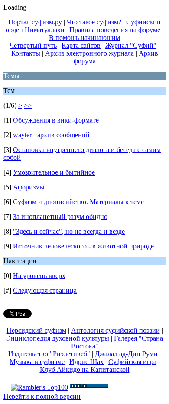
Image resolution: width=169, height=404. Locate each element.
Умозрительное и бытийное (54, 172)
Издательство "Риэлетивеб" (49, 354)
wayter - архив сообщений (51, 135)
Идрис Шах (86, 361)
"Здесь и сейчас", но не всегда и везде (69, 231)
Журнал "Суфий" (130, 45)
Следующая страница (45, 290)
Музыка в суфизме (37, 361)
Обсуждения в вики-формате (56, 120)
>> (28, 105)
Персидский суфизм (36, 330)
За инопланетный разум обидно (60, 216)
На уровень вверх (39, 275)
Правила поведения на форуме (114, 29)
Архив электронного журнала (89, 53)
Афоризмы (29, 187)
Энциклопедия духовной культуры (57, 338)
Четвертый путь (33, 45)
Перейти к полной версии (42, 396)
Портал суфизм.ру (35, 22)
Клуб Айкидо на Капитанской (85, 369)
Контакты (25, 53)
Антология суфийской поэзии (115, 330)
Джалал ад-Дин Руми (126, 354)
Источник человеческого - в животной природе (83, 246)
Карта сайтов (81, 45)
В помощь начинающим (84, 37)
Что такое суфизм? (95, 22)
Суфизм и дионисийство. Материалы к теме (78, 201)
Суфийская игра (132, 361)
